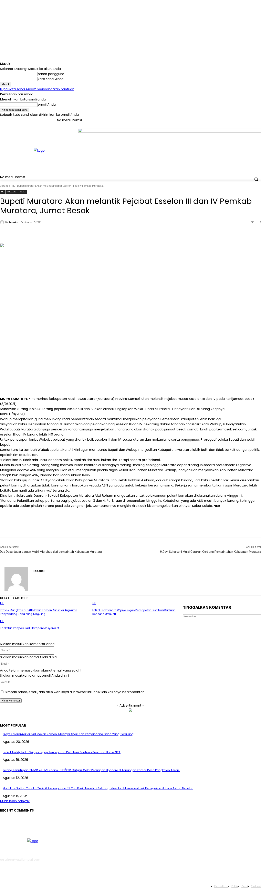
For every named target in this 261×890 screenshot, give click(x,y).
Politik (23, 191)
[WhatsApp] (84, 233)
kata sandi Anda (50, 79)
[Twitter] (247, 120)
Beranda (5, 185)
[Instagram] (241, 120)
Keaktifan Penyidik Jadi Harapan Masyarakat (29, 628)
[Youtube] (258, 120)
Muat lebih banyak (15, 801)
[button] (256, 179)
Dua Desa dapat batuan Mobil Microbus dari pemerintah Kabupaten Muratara (51, 552)
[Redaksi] (2, 222)
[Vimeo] (253, 120)
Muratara (11, 191)
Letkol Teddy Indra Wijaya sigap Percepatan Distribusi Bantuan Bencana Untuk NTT (62, 752)
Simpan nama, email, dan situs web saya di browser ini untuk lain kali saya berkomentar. (75, 692)
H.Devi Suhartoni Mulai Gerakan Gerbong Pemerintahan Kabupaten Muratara (210, 552)
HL (13, 185)
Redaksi (13, 222)
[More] (99, 232)
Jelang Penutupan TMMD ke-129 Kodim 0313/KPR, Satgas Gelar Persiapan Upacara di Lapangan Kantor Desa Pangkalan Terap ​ (91, 770)
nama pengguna (51, 74)
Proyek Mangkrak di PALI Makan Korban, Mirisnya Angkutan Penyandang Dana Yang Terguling (38, 612)
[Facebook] (236, 120)
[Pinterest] (69, 233)
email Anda (47, 104)
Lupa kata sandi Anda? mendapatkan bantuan (37, 89)
